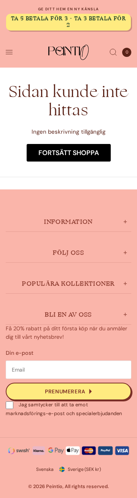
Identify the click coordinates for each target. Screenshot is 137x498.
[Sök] (113, 52)
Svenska (45, 469)
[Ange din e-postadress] (68, 391)
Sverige (84, 469)
